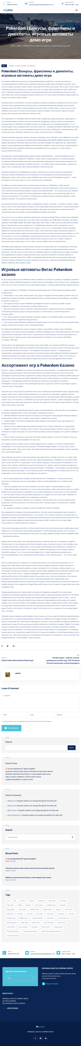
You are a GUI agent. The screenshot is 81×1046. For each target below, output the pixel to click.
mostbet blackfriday (37, 918)
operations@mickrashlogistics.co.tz (41, 5)
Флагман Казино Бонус (13, 931)
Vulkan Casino (36, 923)
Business (28, 905)
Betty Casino (10, 905)
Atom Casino (52, 901)
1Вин (14, 901)
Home (13, 46)
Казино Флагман (23, 927)
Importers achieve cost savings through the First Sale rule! (37, 801)
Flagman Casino (34, 909)
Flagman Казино (47, 909)
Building (19, 905)
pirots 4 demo (50, 918)
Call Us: (10, 951)
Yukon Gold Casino (49, 923)
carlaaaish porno (51, 905)
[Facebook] (1, 646)
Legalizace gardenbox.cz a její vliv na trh (19, 779)
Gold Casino (10, 914)
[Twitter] (7, 646)
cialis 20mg (63, 905)
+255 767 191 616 (13, 954)
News (19, 46)
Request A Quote (52, 984)
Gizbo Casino (68, 909)
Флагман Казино (58, 927)
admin (24, 66)
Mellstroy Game (24, 918)
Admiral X (31, 901)
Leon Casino (61, 914)
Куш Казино (35, 927)
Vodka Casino (24, 923)
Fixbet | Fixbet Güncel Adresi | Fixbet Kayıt (17, 660)
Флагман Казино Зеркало (30, 931)
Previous (3, 658)
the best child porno (63, 918)
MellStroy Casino (11, 918)
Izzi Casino (30, 914)
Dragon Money (11, 909)
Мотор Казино (46, 927)
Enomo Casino (22, 909)
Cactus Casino (39, 905)
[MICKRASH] (7, 10)
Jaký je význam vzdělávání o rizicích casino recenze (23, 777)
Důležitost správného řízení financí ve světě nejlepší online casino (28, 774)
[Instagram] (40, 1038)
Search (8, 742)
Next (78, 655)
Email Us (32, 951)
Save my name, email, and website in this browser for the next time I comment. (27, 721)
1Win (8, 901)
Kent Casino (40, 914)
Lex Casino (71, 914)
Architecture (41, 901)
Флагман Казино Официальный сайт (51, 931)
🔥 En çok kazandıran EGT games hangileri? (20, 769)
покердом (71, 124)
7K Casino (22, 901)
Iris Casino (20, 914)
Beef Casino (63, 901)
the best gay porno (12, 923)
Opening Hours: (69, 2)
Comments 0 (31, 66)
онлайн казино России (13, 936)
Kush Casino (50, 914)
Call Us (9, 2)
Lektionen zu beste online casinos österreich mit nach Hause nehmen (29, 771)
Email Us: (31, 2)
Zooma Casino (11, 927)
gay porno (58, 909)
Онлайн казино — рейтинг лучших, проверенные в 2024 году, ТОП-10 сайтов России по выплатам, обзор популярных (63, 660)
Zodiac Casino (62, 923)
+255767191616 (12, 5)
